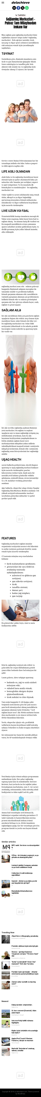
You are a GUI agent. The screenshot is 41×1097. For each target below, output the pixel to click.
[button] (3, 2)
